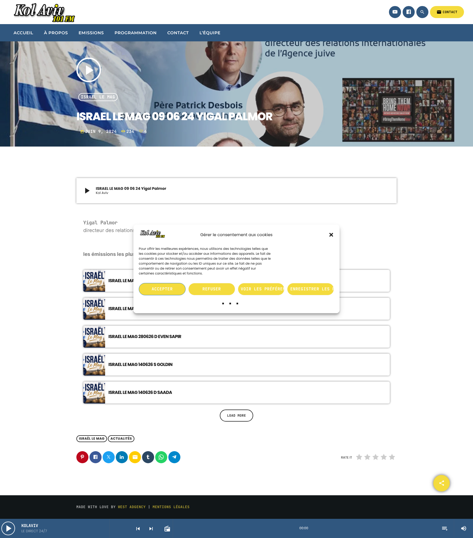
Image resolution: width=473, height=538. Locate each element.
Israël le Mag (98, 97)
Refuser (212, 289)
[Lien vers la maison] (43, 12)
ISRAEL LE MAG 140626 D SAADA (140, 392)
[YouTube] (395, 12)
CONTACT (447, 12)
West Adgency (132, 507)
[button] (331, 235)
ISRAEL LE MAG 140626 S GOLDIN (140, 364)
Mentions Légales (171, 507)
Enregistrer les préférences (312, 289)
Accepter (162, 289)
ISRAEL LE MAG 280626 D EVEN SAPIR (144, 336)
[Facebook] (409, 12)
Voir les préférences (263, 289)
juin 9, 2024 (99, 131)
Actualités (121, 438)
